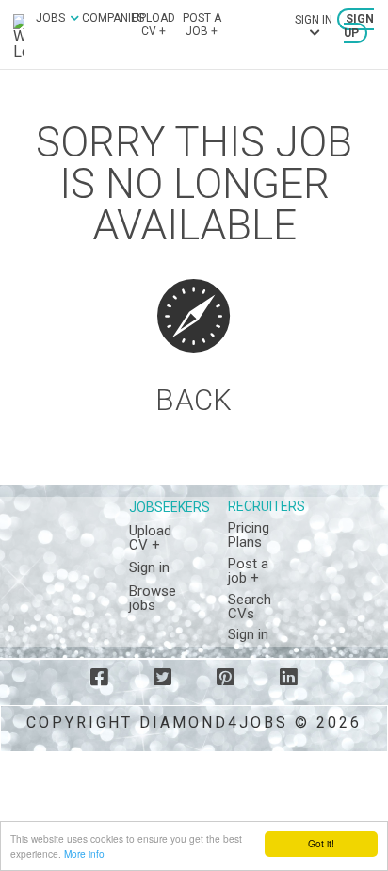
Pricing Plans (248, 535)
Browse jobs (152, 598)
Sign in (149, 567)
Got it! (321, 843)
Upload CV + (153, 24)
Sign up (359, 26)
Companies (113, 18)
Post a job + (202, 24)
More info (84, 853)
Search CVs (249, 606)
